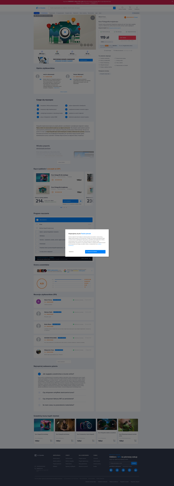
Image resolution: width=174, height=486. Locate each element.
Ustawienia (71, 251)
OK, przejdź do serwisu (91, 251)
